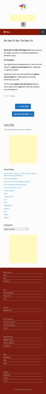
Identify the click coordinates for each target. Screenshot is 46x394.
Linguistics (6, 346)
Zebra (6, 193)
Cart (4, 278)
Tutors (5, 328)
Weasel (6, 217)
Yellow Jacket (8, 196)
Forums (5, 307)
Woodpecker (8, 205)
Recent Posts (7, 310)
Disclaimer (6, 357)
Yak (5, 199)
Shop (5, 275)
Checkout (6, 281)
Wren (5, 202)
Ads (4, 290)
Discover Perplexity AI (11, 179)
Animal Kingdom (9, 190)
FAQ (4, 360)
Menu (8, 32)
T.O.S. (5, 381)
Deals (5, 363)
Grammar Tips (8, 337)
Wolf (5, 211)
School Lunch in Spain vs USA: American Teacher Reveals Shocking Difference (20, 174)
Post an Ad (7, 296)
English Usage (8, 340)
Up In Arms (23, 106)
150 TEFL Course (9, 325)
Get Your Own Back (23, 114)
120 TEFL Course (9, 322)
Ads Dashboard (8, 293)
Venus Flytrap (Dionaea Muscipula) (15, 184)
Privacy (5, 378)
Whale (6, 214)
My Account (7, 272)
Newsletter (6, 375)
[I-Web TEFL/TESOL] (23, 6)
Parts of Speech (8, 343)
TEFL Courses (8, 319)
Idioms (12, 96)
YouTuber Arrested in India (12, 187)
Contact (5, 372)
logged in (15, 129)
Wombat (6, 208)
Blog (4, 354)
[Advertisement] (23, 18)
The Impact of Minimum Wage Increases (17, 181)
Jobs (4, 299)
